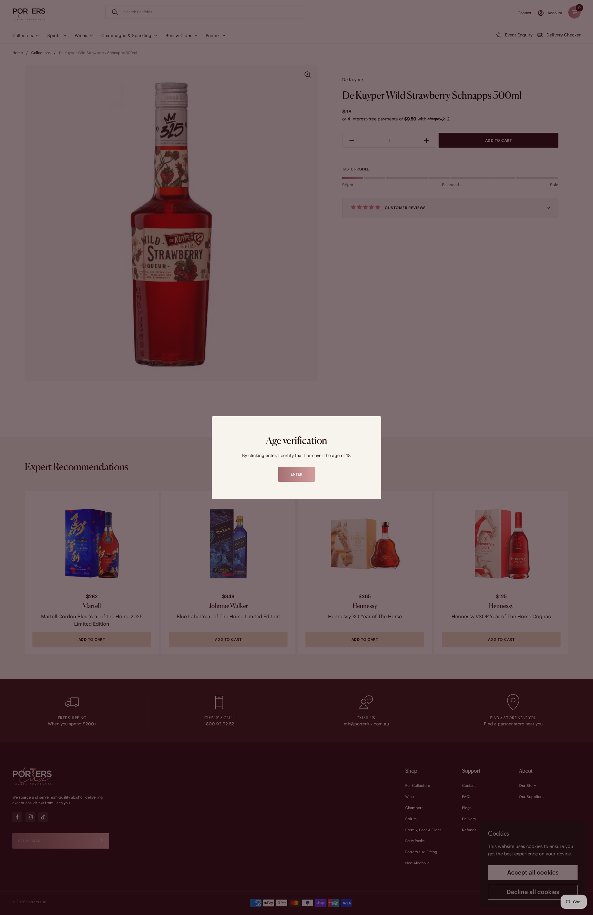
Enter (296, 474)
